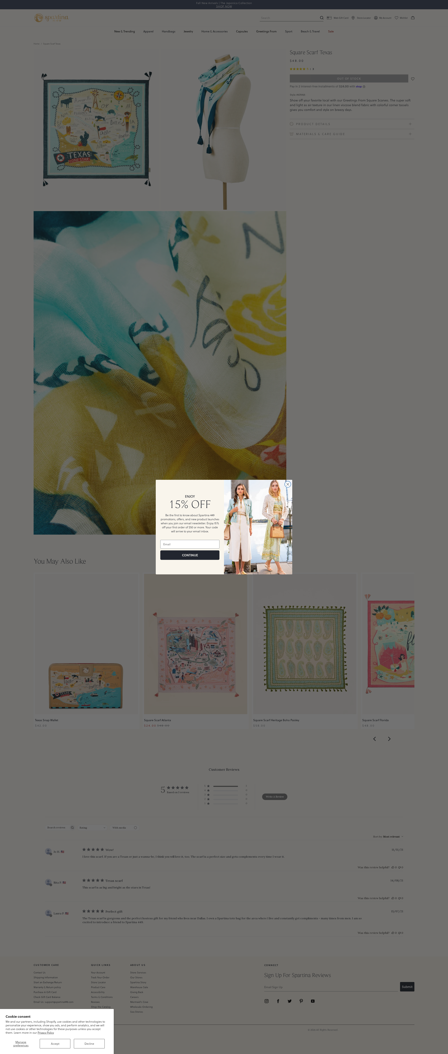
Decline (89, 1044)
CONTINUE (190, 555)
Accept (55, 1044)
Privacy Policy (46, 1033)
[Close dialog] (288, 484)
